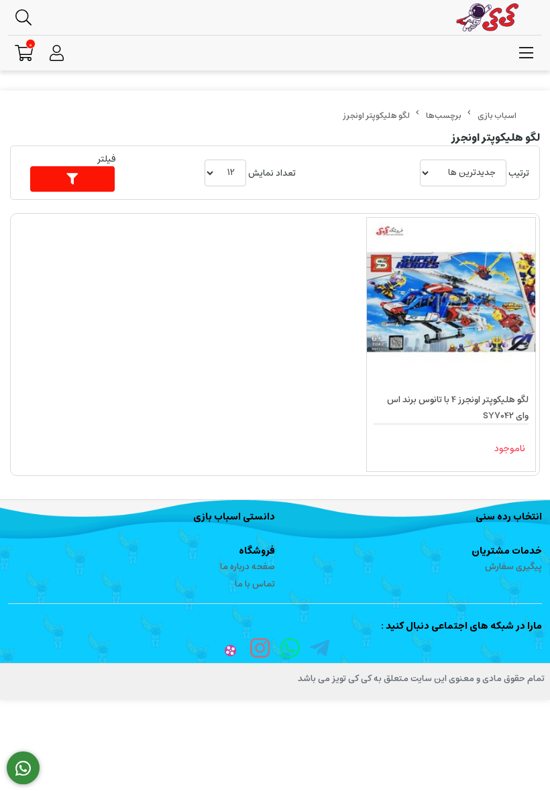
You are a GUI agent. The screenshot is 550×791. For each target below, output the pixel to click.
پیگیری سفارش (513, 566)
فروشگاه (257, 551)
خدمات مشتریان (507, 551)
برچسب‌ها (443, 116)
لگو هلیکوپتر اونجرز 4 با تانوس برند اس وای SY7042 (458, 408)
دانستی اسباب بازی (234, 517)
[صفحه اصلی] (497, 116)
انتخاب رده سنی (509, 517)
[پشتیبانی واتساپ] (23, 768)
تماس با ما (255, 584)
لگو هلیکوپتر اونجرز (376, 116)
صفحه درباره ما (247, 566)
